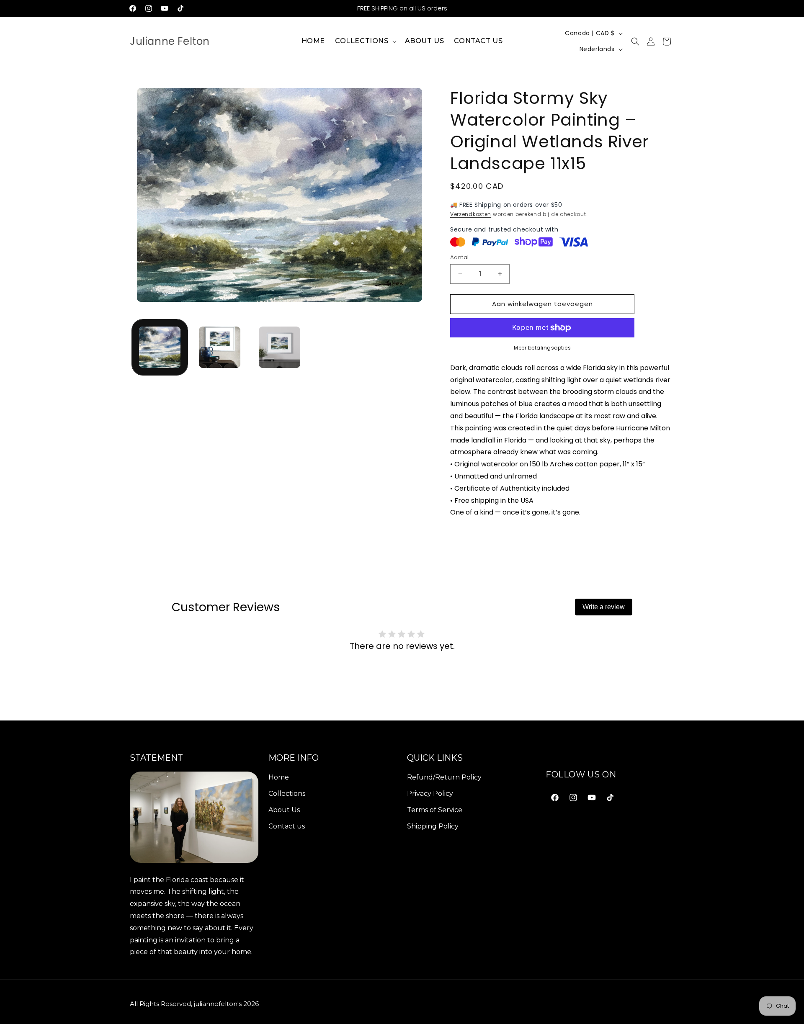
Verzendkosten (470, 214)
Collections (286, 793)
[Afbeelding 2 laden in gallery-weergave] (219, 347)
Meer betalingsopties (542, 347)
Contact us (286, 826)
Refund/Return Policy (444, 777)
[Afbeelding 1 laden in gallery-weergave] (160, 347)
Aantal (459, 257)
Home (278, 777)
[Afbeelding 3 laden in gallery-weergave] (279, 347)
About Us (284, 809)
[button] (365, 41)
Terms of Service (434, 809)
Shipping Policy (433, 826)
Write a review (603, 606)
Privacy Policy (430, 793)
